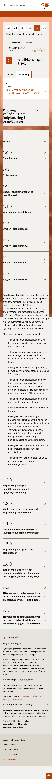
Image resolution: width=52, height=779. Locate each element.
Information (14, 637)
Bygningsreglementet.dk (20, 5)
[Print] (35, 51)
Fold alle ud (44, 129)
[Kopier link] (45, 137)
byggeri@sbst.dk (10, 759)
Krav (10, 74)
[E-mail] (42, 51)
